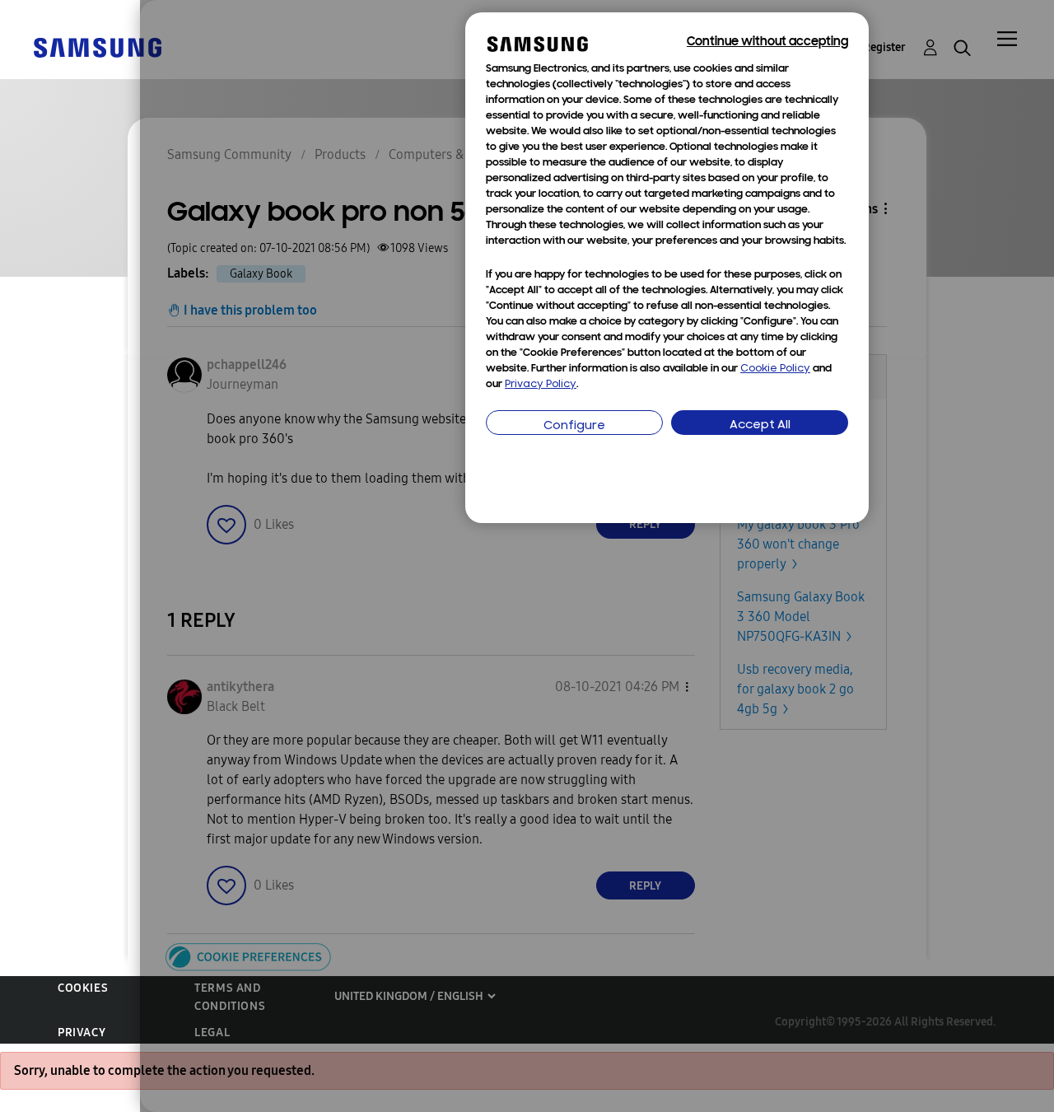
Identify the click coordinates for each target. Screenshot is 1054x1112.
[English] (97, 46)
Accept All (760, 425)
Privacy (81, 1033)
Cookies (83, 988)
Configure (574, 426)
